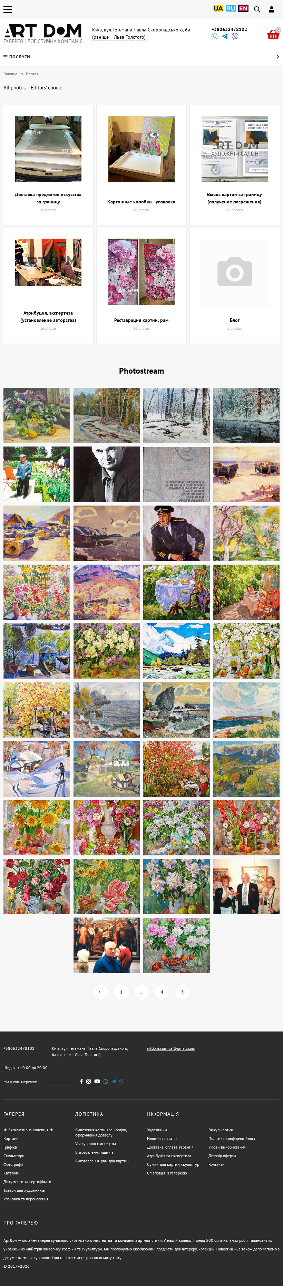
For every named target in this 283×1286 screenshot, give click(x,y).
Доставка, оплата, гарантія (170, 1147)
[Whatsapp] (214, 37)
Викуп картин (220, 1129)
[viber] (122, 1081)
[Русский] (230, 12)
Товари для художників (24, 1190)
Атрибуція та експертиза (169, 1155)
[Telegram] (224, 37)
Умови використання (227, 1147)
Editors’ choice (46, 87)
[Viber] (234, 37)
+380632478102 (229, 29)
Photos (32, 73)
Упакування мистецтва (95, 1143)
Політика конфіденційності (232, 1138)
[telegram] (113, 1081)
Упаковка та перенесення (25, 1198)
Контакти (216, 1164)
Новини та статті (162, 1138)
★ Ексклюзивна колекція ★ (28, 1129)
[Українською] (218, 12)
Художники (157, 1129)
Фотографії (13, 1164)
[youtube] (97, 1081)
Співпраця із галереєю (167, 1172)
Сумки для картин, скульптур (173, 1164)
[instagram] (88, 1081)
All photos (14, 87)
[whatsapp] (106, 1081)
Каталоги (11, 1172)
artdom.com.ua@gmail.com (171, 1048)
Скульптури (14, 1155)
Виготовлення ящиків (94, 1152)
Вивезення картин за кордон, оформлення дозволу (101, 1132)
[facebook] (81, 1081)
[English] (243, 12)
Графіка (10, 1147)
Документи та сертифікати (27, 1181)
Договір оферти (222, 1155)
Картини (11, 1138)
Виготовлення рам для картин (101, 1160)
